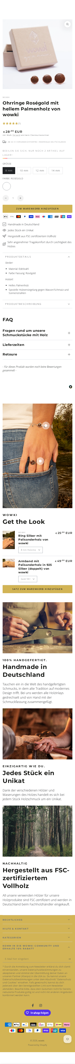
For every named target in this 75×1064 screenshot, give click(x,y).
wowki (6, 97)
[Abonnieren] (70, 959)
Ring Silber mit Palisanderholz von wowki (33, 539)
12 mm (41, 171)
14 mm (57, 171)
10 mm (25, 171)
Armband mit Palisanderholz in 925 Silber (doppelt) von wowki (35, 566)
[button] (37, 123)
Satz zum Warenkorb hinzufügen (37, 589)
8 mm (10, 171)
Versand (16, 135)
